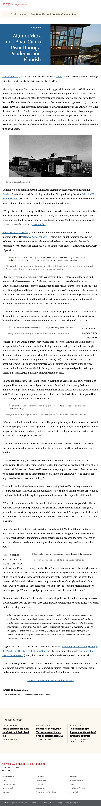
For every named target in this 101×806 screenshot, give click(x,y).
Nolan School (40, 784)
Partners (5, 792)
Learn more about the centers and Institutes (49, 680)
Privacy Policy (49, 802)
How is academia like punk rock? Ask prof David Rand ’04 (15, 732)
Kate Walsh (38, 224)
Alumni (4, 780)
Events (72, 784)
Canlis (5, 194)
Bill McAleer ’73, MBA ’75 (15, 232)
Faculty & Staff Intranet (78, 788)
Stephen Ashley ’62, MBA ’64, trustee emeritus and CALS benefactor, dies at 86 (49, 732)
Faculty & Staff (7, 788)
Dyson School (41, 780)
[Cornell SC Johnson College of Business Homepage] (50, 764)
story (58, 76)
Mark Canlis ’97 (10, 76)
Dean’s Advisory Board (35, 237)
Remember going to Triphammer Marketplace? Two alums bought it (83, 732)
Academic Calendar (77, 780)
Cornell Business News (19, 14)
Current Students (8, 784)
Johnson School (41, 788)
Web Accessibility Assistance (69, 802)
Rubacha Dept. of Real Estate (46, 792)
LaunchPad (74, 792)
